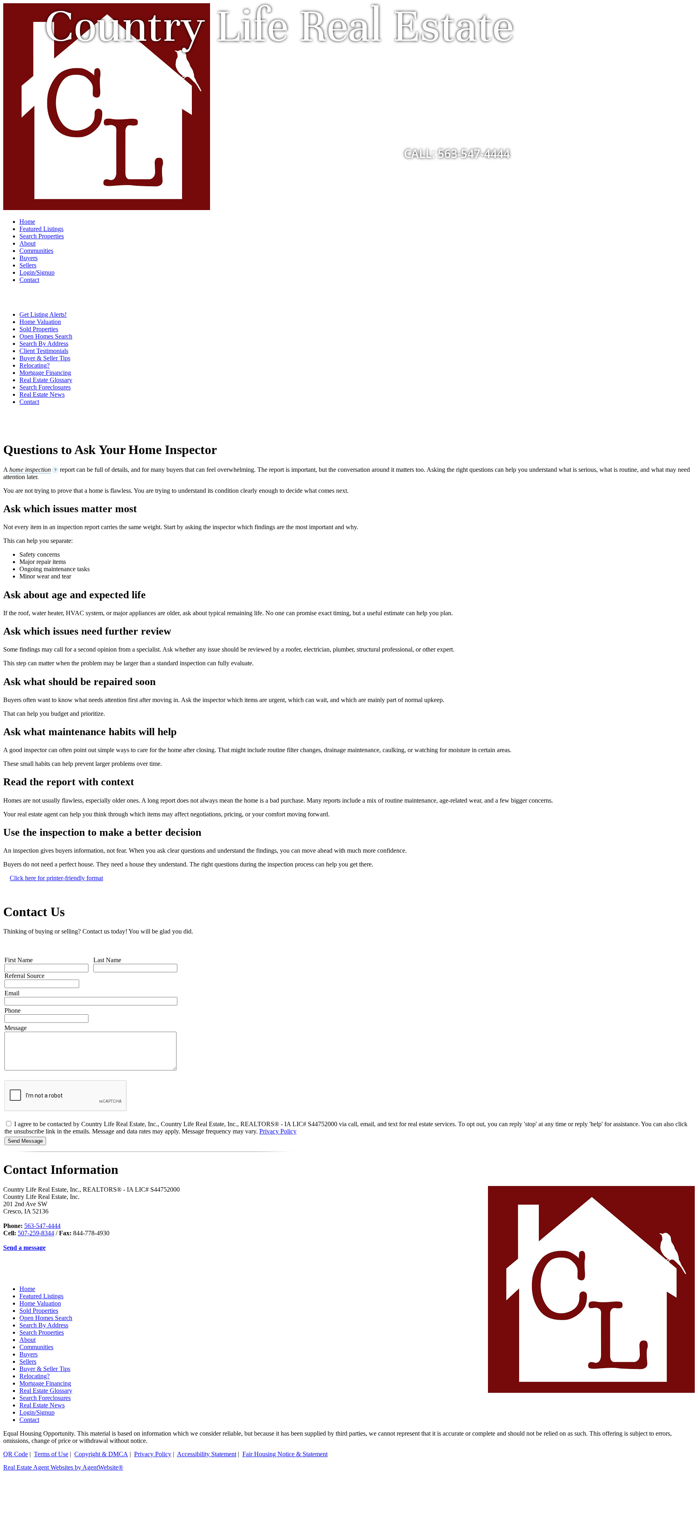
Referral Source (24, 975)
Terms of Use (51, 1454)
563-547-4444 (42, 1225)
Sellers (27, 265)
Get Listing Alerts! (43, 314)
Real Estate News (42, 394)
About (27, 243)
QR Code (15, 1454)
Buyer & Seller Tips (44, 358)
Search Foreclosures (45, 387)
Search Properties (41, 236)
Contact (29, 279)
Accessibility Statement (206, 1454)
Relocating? (34, 365)
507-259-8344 (36, 1233)
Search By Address (43, 343)
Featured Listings (41, 228)
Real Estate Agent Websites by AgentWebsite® (63, 1467)
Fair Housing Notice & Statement (285, 1454)
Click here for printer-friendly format (56, 878)
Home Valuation (40, 321)
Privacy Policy (277, 1131)
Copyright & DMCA (101, 1454)
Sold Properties (38, 329)
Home (27, 221)
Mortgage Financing (45, 372)
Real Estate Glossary (45, 379)
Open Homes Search (45, 336)
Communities (36, 250)
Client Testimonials (43, 350)
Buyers (28, 257)
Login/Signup (37, 272)
